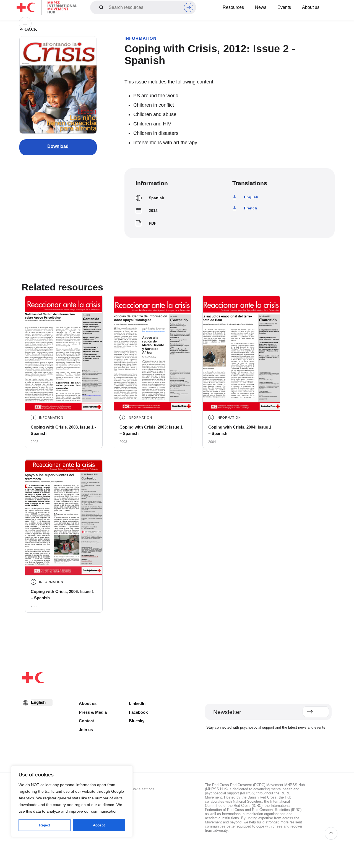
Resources (233, 7)
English (251, 197)
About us (310, 7)
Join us (86, 729)
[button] (25, 23)
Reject (44, 825)
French (250, 208)
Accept (99, 825)
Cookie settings (141, 789)
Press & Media (93, 712)
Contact (86, 720)
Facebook (138, 712)
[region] (72, 801)
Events (284, 7)
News (260, 7)
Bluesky (136, 720)
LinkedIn (137, 703)
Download (58, 146)
